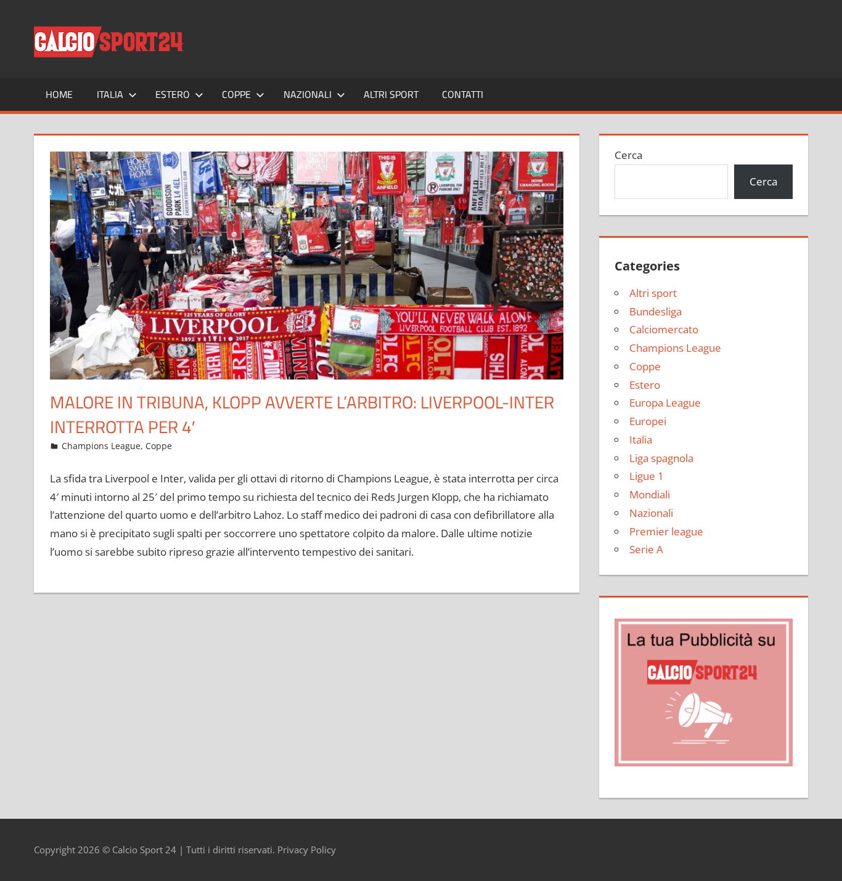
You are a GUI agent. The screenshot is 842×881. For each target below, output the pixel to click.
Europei (647, 421)
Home (59, 94)
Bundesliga (655, 311)
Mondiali (649, 494)
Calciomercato (663, 329)
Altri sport (391, 94)
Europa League (665, 403)
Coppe (236, 94)
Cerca (628, 155)
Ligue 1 (646, 476)
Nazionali (308, 94)
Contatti (462, 94)
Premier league (666, 531)
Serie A (646, 549)
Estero (172, 94)
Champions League (101, 446)
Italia (110, 94)
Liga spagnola (661, 458)
